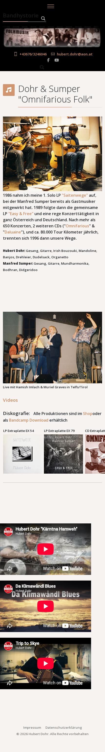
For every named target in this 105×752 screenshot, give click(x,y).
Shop (88, 413)
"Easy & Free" (20, 213)
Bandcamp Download (28, 420)
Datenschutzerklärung (63, 727)
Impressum (32, 727)
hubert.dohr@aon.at (75, 54)
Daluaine (13, 232)
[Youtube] (56, 60)
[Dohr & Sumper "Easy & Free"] (64, 454)
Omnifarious (77, 226)
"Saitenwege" (75, 195)
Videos (10, 400)
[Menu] (50, 6)
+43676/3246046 (33, 54)
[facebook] (48, 60)
